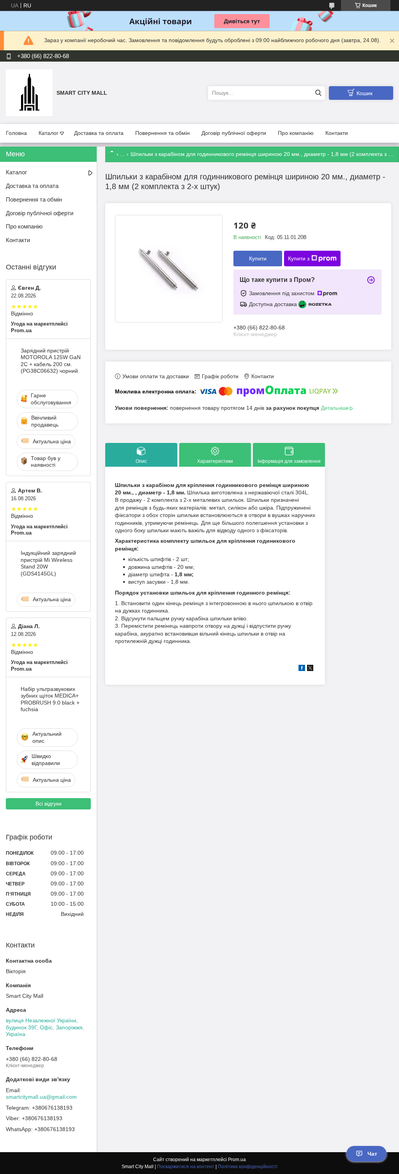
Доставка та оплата (99, 133)
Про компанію (296, 133)
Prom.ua (237, 1159)
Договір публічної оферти (233, 133)
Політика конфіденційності (247, 1166)
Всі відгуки (48, 803)
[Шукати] (318, 93)
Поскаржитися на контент (185, 1166)
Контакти (336, 133)
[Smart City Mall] (29, 92)
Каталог (48, 133)
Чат (372, 1154)
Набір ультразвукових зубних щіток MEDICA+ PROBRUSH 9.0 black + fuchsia (50, 699)
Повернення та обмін (162, 133)
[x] (310, 669)
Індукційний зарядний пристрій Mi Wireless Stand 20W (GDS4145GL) (48, 563)
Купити (258, 258)
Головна (16, 133)
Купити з (298, 258)
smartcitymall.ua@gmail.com (41, 1097)
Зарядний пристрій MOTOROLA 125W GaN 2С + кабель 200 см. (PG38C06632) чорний (51, 360)
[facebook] (301, 669)
